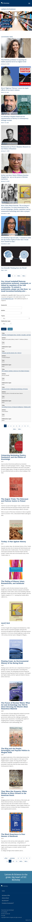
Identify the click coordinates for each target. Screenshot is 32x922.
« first (6, 858)
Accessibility (4, 912)
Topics (3, 315)
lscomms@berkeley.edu (16, 291)
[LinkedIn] (5, 889)
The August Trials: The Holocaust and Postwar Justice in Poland (14, 500)
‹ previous (13, 858)
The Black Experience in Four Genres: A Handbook (13, 835)
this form (24, 289)
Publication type (5, 321)
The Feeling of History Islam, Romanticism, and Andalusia (13, 582)
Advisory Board (5, 898)
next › (19, 276)
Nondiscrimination (5, 913)
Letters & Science (8, 9)
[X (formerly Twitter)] (2, 889)
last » (24, 276)
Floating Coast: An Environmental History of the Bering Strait (14, 662)
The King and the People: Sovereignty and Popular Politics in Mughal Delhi (15, 750)
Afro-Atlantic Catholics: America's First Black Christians (15, 371)
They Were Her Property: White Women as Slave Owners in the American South (14, 793)
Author (3, 310)
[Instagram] (8, 889)
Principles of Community (8, 903)
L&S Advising (5, 900)
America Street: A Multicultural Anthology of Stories (15, 389)
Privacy (3, 915)
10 (14, 861)
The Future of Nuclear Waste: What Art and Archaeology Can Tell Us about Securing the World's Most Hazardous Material (15, 706)
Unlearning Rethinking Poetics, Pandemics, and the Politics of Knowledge (13, 457)
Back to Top (28, 920)
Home (3, 891)
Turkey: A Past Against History (13, 541)
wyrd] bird (5, 623)
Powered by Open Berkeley (7, 910)
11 (17, 861)
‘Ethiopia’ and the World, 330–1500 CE (11, 353)
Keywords (4, 305)
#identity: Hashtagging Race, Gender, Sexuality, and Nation (17, 335)
